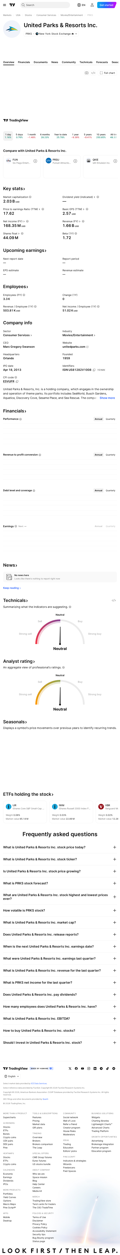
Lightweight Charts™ (102, 1124)
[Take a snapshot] (86, 73)
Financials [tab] (24, 62)
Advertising (97, 1140)
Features (36, 1117)
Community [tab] (69, 62)
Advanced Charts (100, 1127)
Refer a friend (70, 1124)
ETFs (5, 1130)
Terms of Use (39, 1217)
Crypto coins (9, 1137)
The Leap (37, 1147)
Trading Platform (100, 1131)
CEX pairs (8, 1140)
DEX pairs (8, 1144)
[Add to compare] (35, 161)
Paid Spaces (69, 1171)
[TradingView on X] (70, 1068)
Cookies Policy (39, 1227)
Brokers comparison (42, 1144)
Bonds (6, 1133)
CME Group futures (42, 1157)
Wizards (67, 1164)
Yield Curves (9, 1197)
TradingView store (41, 1200)
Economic (8, 1173)
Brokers (36, 1140)
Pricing (36, 1120)
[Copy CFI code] (17, 381)
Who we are (38, 1173)
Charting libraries (100, 1120)
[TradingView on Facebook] (76, 1068)
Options (7, 1200)
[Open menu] (4, 5)
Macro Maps (9, 1204)
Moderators (69, 1134)
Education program (101, 1151)
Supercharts (9, 1117)
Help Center (38, 1184)
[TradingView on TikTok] (107, 1068)
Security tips (38, 1234)
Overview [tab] (8, 62)
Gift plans (37, 1127)
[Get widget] (93, 73)
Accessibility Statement (44, 1231)
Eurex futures (39, 1160)
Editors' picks (70, 1151)
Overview (37, 1137)
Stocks (6, 1127)
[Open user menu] (92, 5)
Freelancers (69, 1167)
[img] (72, 33)
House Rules (69, 1131)
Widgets (96, 1117)
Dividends (8, 1180)
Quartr (45, 1099)
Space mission (39, 1177)
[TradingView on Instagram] (89, 1068)
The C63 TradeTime (42, 1207)
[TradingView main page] (12, 5)
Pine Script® (9, 1207)
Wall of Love (69, 1120)
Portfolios (8, 1193)
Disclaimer (37, 1220)
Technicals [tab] (86, 62)
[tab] (98, 419)
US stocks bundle (41, 1164)
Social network (70, 1117)
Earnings (7, 1177)
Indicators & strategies (74, 1160)
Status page (38, 1241)
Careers (36, 1187)
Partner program (100, 1147)
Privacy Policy (39, 1224)
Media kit (37, 1191)
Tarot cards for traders (44, 1204)
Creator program (71, 1127)
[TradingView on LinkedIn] (95, 1068)
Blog (34, 1180)
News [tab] (54, 62)
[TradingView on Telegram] (101, 1068)
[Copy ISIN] (94, 370)
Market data (38, 1124)
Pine (5, 1147)
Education (68, 1147)
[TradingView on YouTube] (82, 1068)
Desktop (7, 1220)
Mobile (6, 1217)
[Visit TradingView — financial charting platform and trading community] (15, 120)
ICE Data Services (39, 1083)
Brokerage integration (103, 1144)
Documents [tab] (41, 62)
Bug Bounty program (43, 1237)
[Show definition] (30, 197)
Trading (67, 1144)
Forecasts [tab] (102, 62)
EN (83, 5)
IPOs (5, 1184)
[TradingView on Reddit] (114, 1068)
